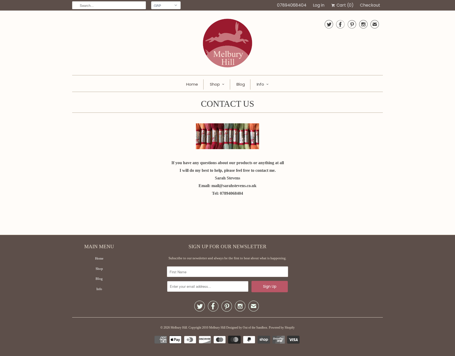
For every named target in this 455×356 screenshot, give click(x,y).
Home (192, 84)
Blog (240, 84)
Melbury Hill (179, 327)
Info (260, 84)
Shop (215, 84)
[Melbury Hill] (227, 44)
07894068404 (291, 5)
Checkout (370, 5)
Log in (318, 5)
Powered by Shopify (282, 327)
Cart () (344, 5)
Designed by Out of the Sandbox (246, 327)
